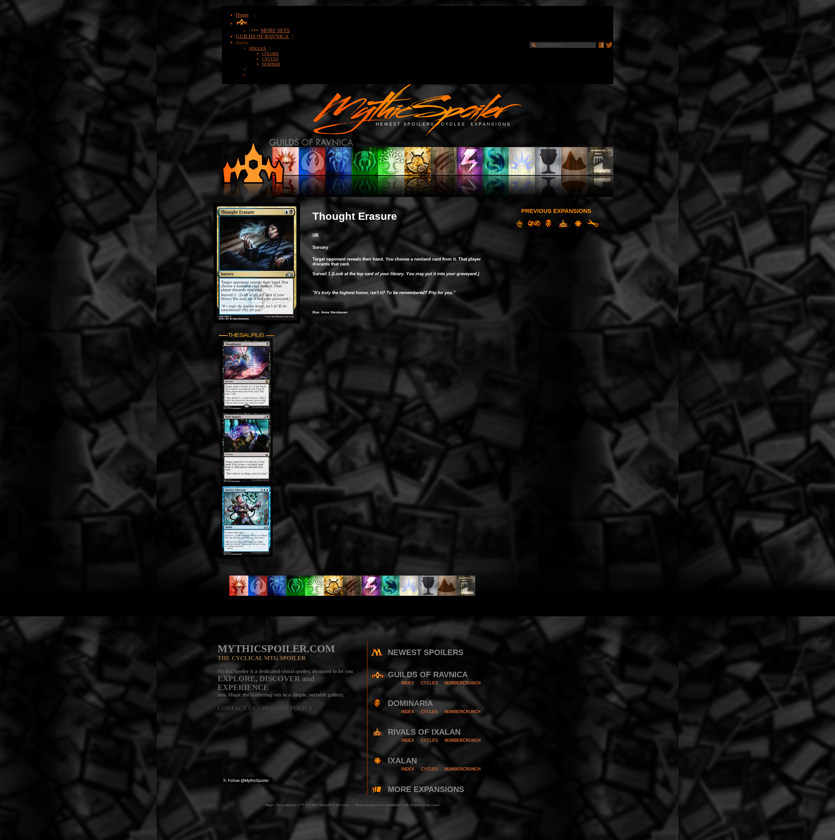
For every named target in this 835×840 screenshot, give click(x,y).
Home (242, 15)
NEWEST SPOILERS (425, 652)
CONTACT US (240, 708)
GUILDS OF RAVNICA (263, 36)
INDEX (407, 683)
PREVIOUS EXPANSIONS (556, 211)
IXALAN (402, 760)
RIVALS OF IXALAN (424, 732)
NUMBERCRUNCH (462, 683)
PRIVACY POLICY (287, 708)
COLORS (270, 53)
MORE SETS (275, 30)
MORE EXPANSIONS (426, 789)
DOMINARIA (410, 703)
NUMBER (271, 64)
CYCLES (270, 58)
